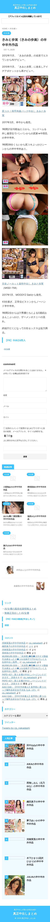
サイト (6, 417)
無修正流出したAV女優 (16, 613)
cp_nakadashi (36, 643)
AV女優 (7, 349)
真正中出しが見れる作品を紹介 (25, 910)
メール (6, 406)
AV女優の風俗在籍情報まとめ (20, 608)
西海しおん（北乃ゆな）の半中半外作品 (36, 786)
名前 (5, 395)
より (31, 646)
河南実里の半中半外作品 (13, 643)
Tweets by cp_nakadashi (16, 728)
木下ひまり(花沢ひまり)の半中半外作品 (35, 861)
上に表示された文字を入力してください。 (21, 440)
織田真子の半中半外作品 (13, 646)
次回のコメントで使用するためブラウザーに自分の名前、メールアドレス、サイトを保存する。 (24, 429)
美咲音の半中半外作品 (12, 653)
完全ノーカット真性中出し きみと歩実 (22, 283)
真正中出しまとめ (25, 7)
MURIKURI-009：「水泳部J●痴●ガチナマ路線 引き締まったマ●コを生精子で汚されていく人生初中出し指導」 (25, 659)
